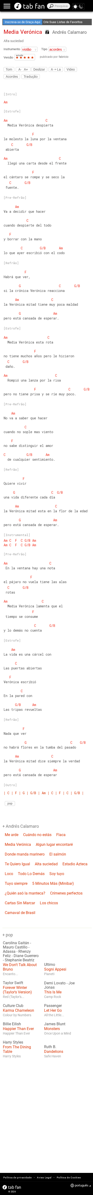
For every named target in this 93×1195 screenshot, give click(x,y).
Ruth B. (50, 1047)
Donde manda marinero (25, 854)
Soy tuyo (56, 873)
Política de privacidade (17, 1177)
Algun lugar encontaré (54, 844)
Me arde (11, 834)
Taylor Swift (13, 983)
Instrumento (12, 49)
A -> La (56, 69)
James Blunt (54, 1024)
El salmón (57, 854)
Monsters (52, 1028)
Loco (9, 873)
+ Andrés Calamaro (20, 826)
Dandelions (53, 1051)
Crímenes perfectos (66, 893)
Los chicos (49, 903)
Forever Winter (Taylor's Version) (17, 989)
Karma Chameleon (18, 1010)
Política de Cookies (69, 1177)
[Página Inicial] (29, 6)
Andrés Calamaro (69, 32)
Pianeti (49, 974)
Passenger (53, 1006)
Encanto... (10, 974)
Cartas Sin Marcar (20, 903)
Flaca (61, 834)
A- (19, 69)
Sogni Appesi (55, 969)
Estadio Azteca (75, 864)
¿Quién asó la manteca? (25, 893)
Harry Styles (13, 1042)
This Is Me (53, 992)
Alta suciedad (14, 41)
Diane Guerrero (26, 956)
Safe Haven (52, 1056)
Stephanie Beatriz (19, 960)
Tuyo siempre (16, 883)
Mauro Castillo (15, 947)
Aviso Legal (44, 1177)
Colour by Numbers (17, 1015)
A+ (26, 69)
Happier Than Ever (18, 1028)
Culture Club (13, 1006)
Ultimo (49, 965)
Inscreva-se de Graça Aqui (22, 22)
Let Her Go (53, 1010)
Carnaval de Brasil (20, 912)
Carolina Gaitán (16, 943)
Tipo (44, 49)
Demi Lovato (55, 983)
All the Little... (54, 1015)
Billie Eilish (12, 1024)
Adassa (9, 951)
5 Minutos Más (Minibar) (53, 883)
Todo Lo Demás (31, 873)
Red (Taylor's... (13, 997)
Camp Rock (52, 997)
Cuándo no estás (37, 834)
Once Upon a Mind (57, 1033)
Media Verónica (18, 844)
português (81, 1185)
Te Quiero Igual (17, 864)
